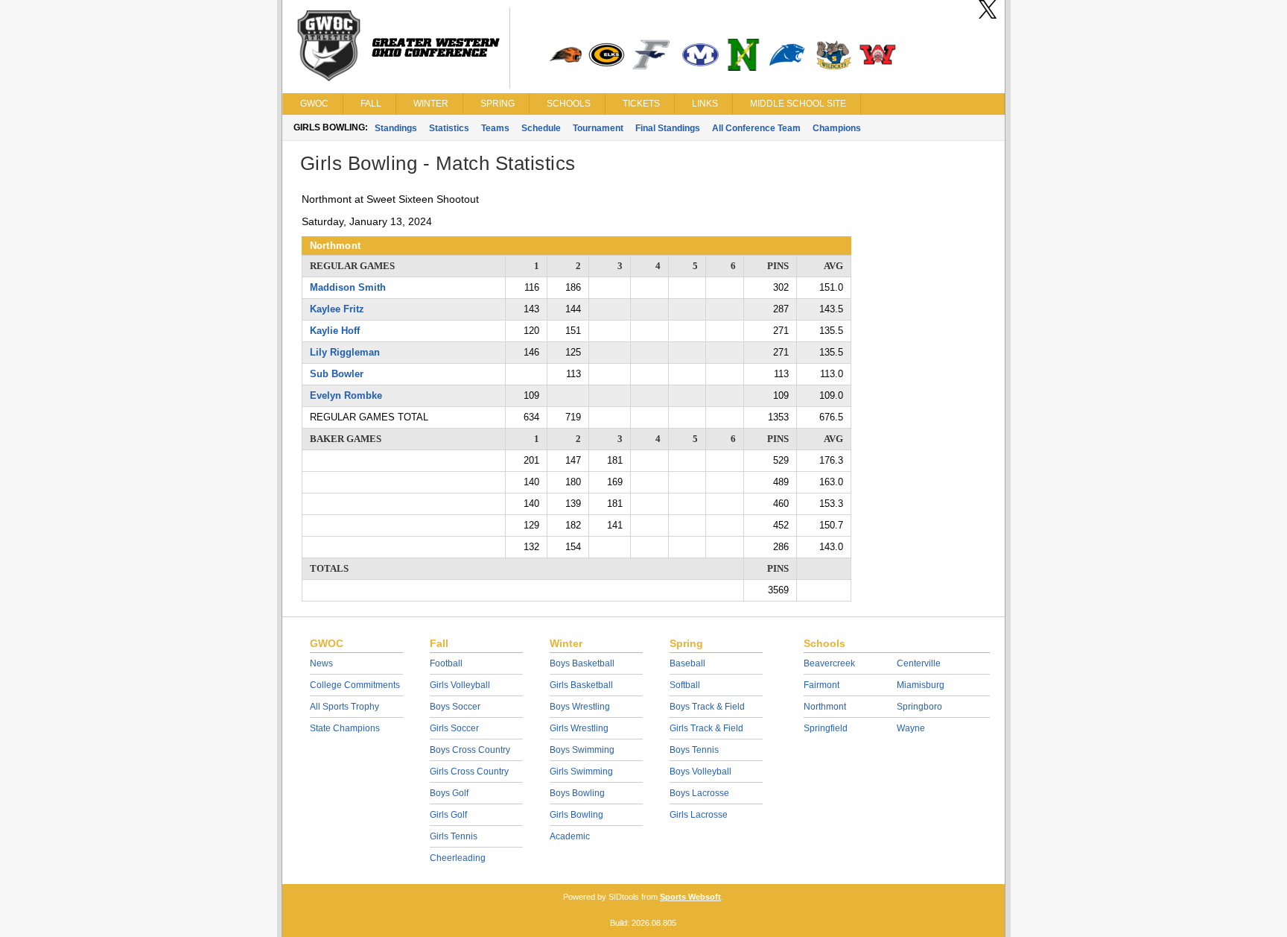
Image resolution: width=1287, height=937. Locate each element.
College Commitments (355, 685)
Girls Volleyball (460, 685)
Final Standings (667, 128)
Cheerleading (458, 858)
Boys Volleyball (700, 771)
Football (446, 663)
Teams (495, 128)
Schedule (541, 128)
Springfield (826, 728)
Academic (570, 836)
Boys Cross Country (470, 750)
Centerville (919, 663)
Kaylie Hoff (335, 330)
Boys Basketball (582, 663)
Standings (396, 128)
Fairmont (821, 685)
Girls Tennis (453, 836)
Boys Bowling (577, 793)
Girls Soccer (454, 728)
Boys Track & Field (707, 706)
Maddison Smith (348, 287)
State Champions (345, 728)
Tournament (598, 128)
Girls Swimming (581, 771)
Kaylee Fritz (337, 309)
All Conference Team (756, 128)
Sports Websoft (690, 896)
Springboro (919, 706)
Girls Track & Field (706, 728)
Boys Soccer (455, 706)
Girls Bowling (576, 815)
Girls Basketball (581, 685)
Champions (837, 128)
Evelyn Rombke (346, 395)
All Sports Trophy (344, 706)
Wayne (911, 728)
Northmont (825, 706)
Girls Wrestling (579, 728)
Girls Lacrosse (699, 815)
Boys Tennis (694, 750)
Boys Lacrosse (699, 793)
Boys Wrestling (580, 706)
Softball (685, 685)
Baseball (687, 663)
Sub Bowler (336, 373)
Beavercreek (829, 663)
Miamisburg (920, 685)
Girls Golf (448, 815)
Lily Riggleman (345, 352)
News (321, 663)
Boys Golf (449, 793)
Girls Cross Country (469, 771)
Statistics (449, 128)
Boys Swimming (582, 750)
